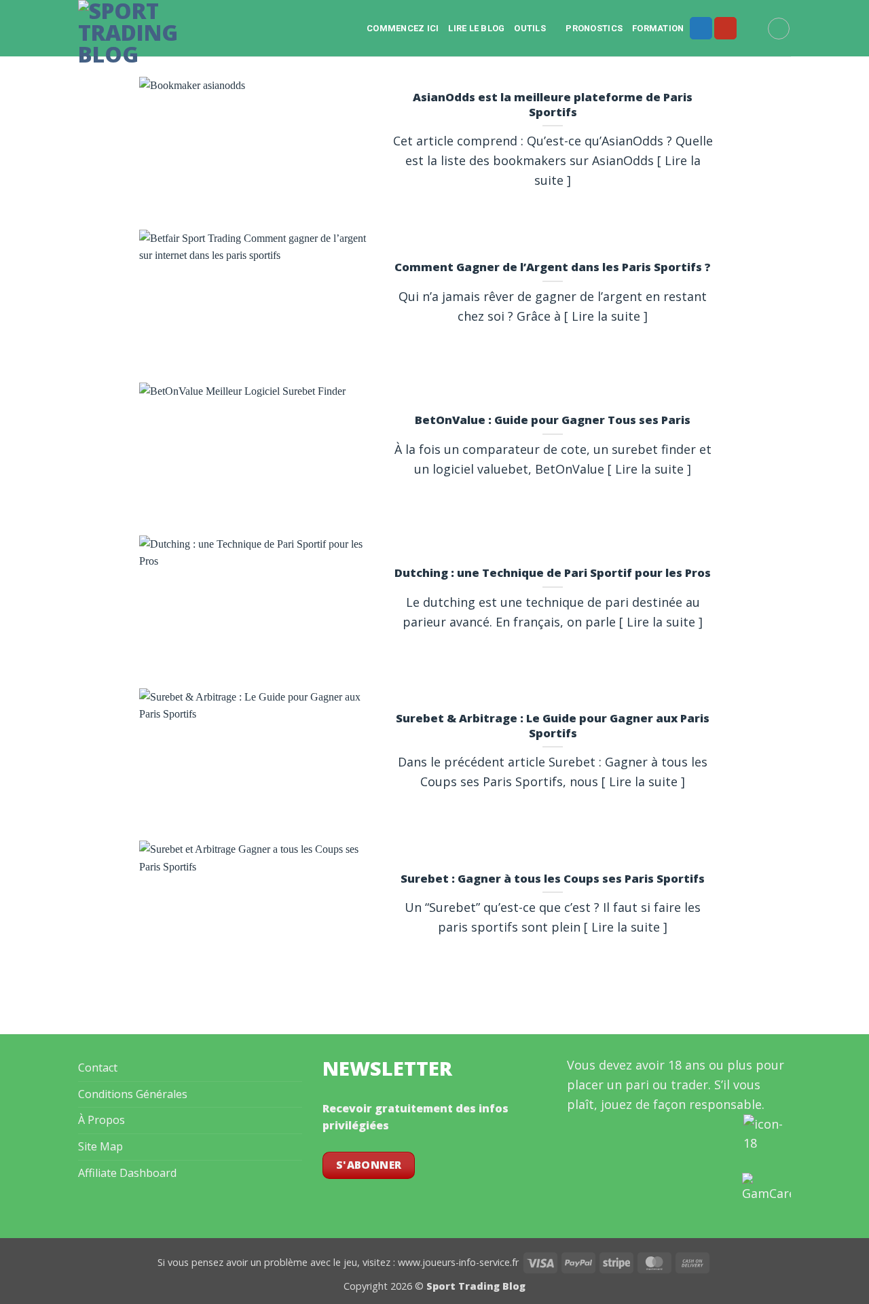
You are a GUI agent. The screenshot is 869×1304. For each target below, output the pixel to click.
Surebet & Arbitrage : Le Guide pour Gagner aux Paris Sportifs (552, 725)
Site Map (100, 1146)
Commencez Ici (403, 28)
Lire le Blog (476, 28)
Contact (97, 1067)
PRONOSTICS (594, 28)
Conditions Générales (132, 1094)
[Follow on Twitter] (701, 28)
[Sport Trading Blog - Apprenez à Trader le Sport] (138, 32)
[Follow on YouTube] (725, 28)
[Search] (752, 28)
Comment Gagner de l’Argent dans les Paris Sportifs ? (552, 267)
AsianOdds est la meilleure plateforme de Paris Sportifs (552, 104)
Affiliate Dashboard (127, 1172)
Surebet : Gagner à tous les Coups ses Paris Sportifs (553, 878)
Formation (658, 28)
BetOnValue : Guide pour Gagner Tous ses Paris (552, 419)
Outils (530, 28)
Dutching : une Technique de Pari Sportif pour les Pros (552, 572)
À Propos (101, 1119)
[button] (779, 28)
